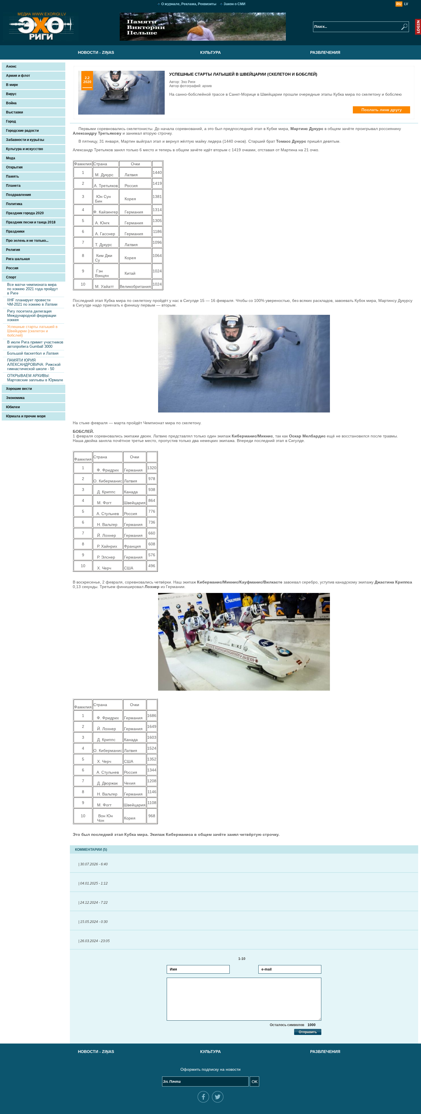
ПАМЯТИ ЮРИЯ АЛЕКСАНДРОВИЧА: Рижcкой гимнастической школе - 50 (33, 364)
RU (399, 4)
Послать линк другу (381, 109)
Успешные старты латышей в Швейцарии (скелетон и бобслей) (32, 331)
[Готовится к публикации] (203, 40)
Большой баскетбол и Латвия (32, 353)
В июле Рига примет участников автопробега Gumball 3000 (35, 344)
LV (406, 4)
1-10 (244, 959)
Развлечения (325, 52)
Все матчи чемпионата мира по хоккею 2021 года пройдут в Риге (32, 288)
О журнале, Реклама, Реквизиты (188, 4)
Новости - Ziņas (96, 52)
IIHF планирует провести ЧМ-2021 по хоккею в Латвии (32, 302)
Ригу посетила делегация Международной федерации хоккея (31, 315)
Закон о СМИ (234, 4)
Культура (210, 52)
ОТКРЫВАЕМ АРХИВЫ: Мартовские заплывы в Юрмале (35, 378)
